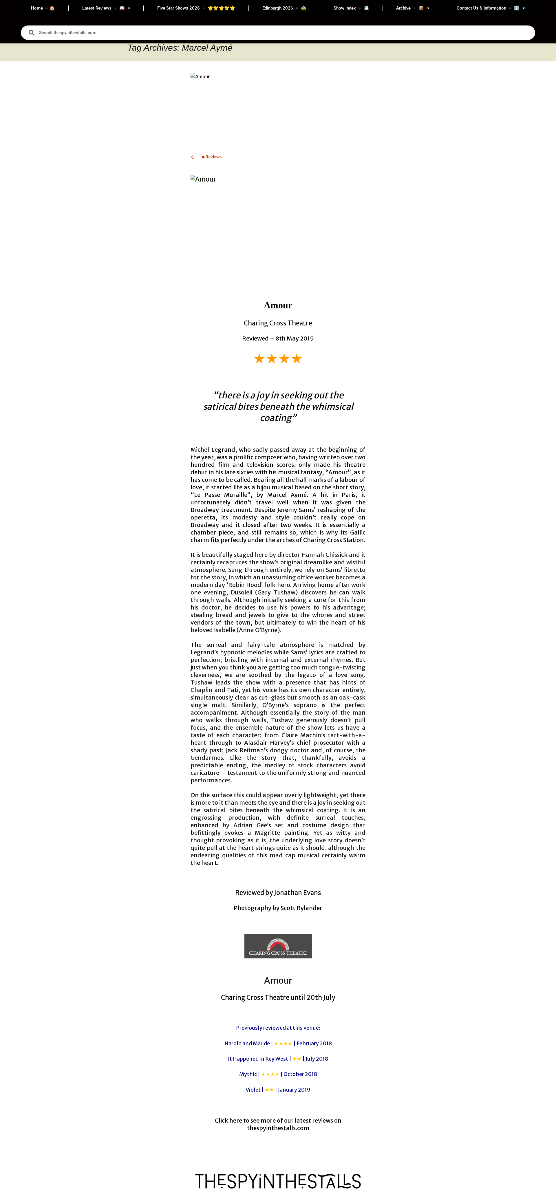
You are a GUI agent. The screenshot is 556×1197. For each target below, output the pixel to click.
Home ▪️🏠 (43, 8)
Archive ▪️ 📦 (410, 8)
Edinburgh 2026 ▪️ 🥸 (284, 8)
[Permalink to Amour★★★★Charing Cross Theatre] (193, 157)
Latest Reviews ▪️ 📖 (103, 8)
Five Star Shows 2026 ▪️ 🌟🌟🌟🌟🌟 (196, 8)
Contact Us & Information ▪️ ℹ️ (488, 8)
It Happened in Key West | (278, 1058)
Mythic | (278, 1074)
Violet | (278, 1089)
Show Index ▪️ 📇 (351, 8)
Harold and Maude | (278, 1043)
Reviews (214, 157)
